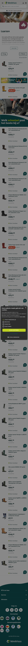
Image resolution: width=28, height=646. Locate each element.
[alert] (14, 323)
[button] (14, 337)
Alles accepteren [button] (14, 330)
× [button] (25, 307)
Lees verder (22, 316)
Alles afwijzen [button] (14, 333)
